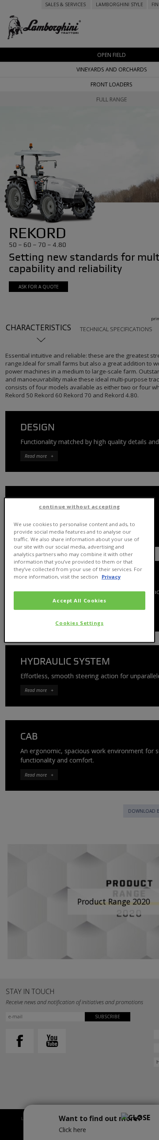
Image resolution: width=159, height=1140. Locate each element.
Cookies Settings (79, 623)
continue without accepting (79, 506)
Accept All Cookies (79, 600)
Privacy (111, 576)
